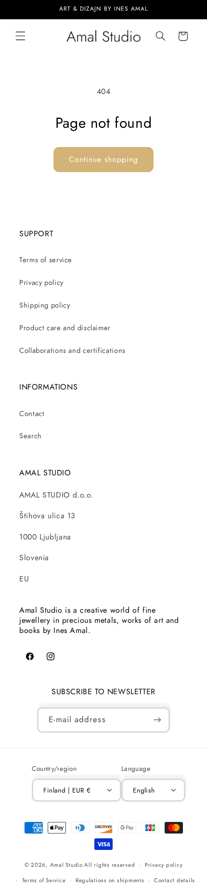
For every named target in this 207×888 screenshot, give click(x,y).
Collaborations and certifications (72, 350)
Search (30, 436)
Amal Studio (66, 865)
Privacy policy (41, 282)
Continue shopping (104, 159)
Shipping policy (44, 305)
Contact (31, 413)
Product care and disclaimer (65, 328)
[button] (20, 36)
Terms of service (45, 260)
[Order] (157, 720)
